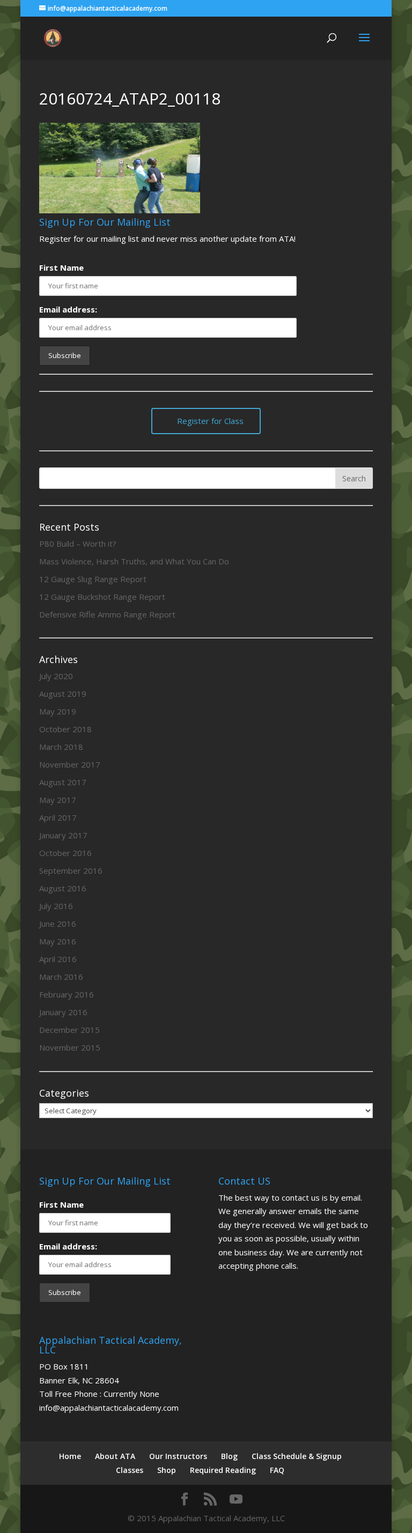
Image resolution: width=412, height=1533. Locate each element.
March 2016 (61, 976)
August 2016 (62, 888)
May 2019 (57, 711)
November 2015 (69, 1047)
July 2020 (56, 676)
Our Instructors (178, 1456)
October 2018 (65, 729)
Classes (129, 1470)
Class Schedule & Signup (297, 1456)
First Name (61, 267)
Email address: (68, 309)
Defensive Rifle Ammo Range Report (107, 614)
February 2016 (66, 994)
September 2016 (70, 870)
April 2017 (58, 817)
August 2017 (62, 782)
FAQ (277, 1470)
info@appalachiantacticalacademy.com (109, 1407)
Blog (229, 1456)
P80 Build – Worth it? (77, 543)
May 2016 (57, 941)
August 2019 (62, 693)
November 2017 (69, 764)
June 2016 (57, 923)
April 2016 (58, 959)
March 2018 (61, 746)
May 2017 (57, 799)
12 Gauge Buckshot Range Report (102, 596)
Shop (166, 1470)
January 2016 (63, 1012)
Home (70, 1456)
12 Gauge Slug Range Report (92, 579)
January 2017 (63, 835)
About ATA (115, 1456)
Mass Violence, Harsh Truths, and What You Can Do (134, 561)
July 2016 (56, 906)
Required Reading (223, 1470)
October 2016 (65, 852)
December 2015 (69, 1029)
